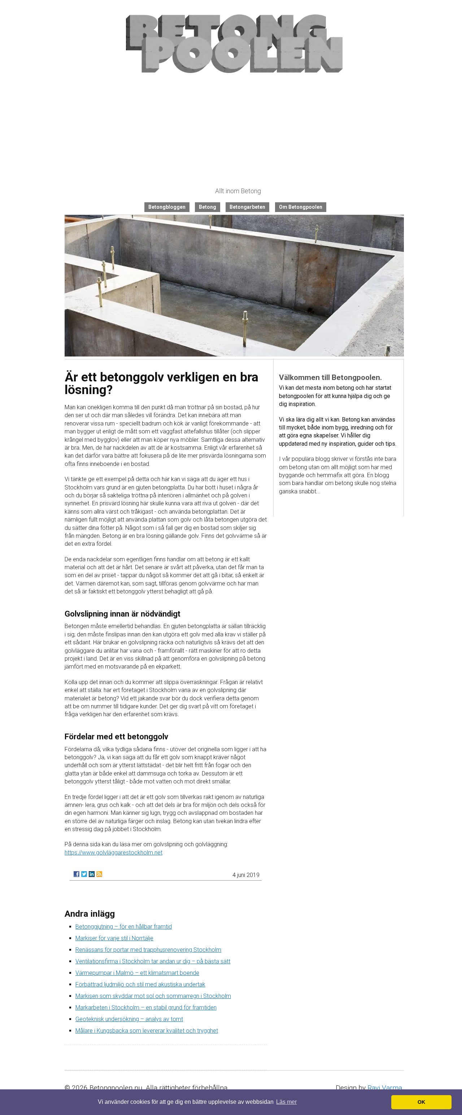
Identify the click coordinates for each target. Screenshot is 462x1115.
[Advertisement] (234, 130)
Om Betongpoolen (300, 207)
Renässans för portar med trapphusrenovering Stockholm (148, 949)
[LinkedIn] (92, 874)
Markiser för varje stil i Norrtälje (114, 938)
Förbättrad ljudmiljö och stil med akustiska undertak (140, 984)
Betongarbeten (247, 207)
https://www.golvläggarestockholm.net (113, 852)
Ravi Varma (384, 1088)
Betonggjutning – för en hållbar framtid (123, 926)
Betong (207, 207)
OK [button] (421, 1102)
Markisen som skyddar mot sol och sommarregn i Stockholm (153, 996)
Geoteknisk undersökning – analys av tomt (129, 1019)
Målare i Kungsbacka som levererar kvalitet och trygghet (146, 1030)
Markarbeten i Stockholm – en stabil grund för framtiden (146, 1007)
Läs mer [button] (286, 1102)
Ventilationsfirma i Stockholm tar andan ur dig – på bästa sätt (152, 961)
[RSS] (99, 874)
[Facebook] (76, 874)
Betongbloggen (167, 207)
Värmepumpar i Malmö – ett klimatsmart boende (137, 972)
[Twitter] (84, 874)
